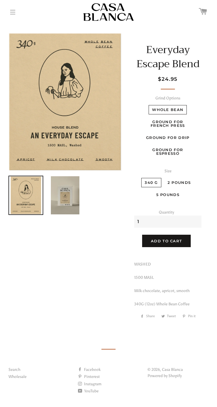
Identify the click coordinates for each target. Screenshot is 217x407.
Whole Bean (167, 109)
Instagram (92, 384)
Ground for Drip (168, 137)
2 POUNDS (179, 182)
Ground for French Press (168, 123)
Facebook (92, 369)
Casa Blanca (172, 369)
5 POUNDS (167, 194)
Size (168, 171)
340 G (151, 182)
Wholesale (17, 376)
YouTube (91, 391)
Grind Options (167, 98)
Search (14, 369)
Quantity (166, 212)
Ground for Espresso (167, 151)
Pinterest (91, 376)
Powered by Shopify (164, 375)
